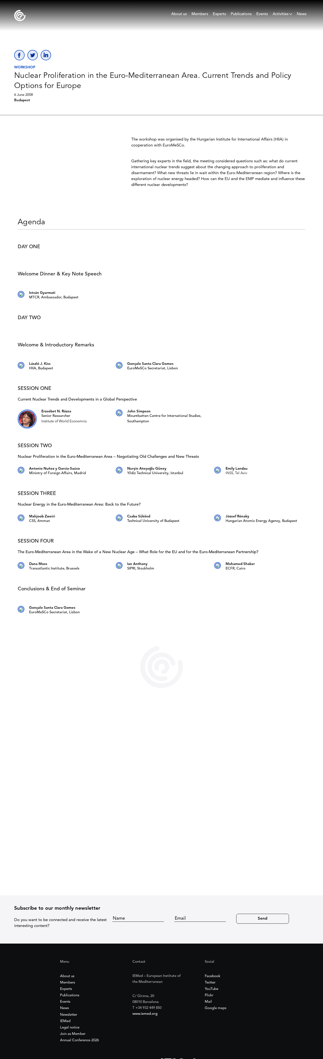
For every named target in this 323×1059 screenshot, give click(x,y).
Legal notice (69, 1027)
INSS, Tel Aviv (236, 473)
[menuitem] (179, 15)
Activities (280, 14)
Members (200, 14)
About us (179, 14)
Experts (219, 14)
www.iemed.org (144, 1014)
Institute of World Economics (64, 421)
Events (262, 14)
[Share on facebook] (19, 55)
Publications (241, 14)
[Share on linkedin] (46, 55)
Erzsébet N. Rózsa (56, 411)
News (301, 14)
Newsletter (68, 1015)
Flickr (209, 995)
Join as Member (72, 1034)
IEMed (65, 1021)
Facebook (212, 976)
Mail (208, 1002)
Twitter (210, 982)
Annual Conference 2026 (79, 1040)
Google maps (215, 1008)
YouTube (211, 989)
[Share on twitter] (32, 55)
